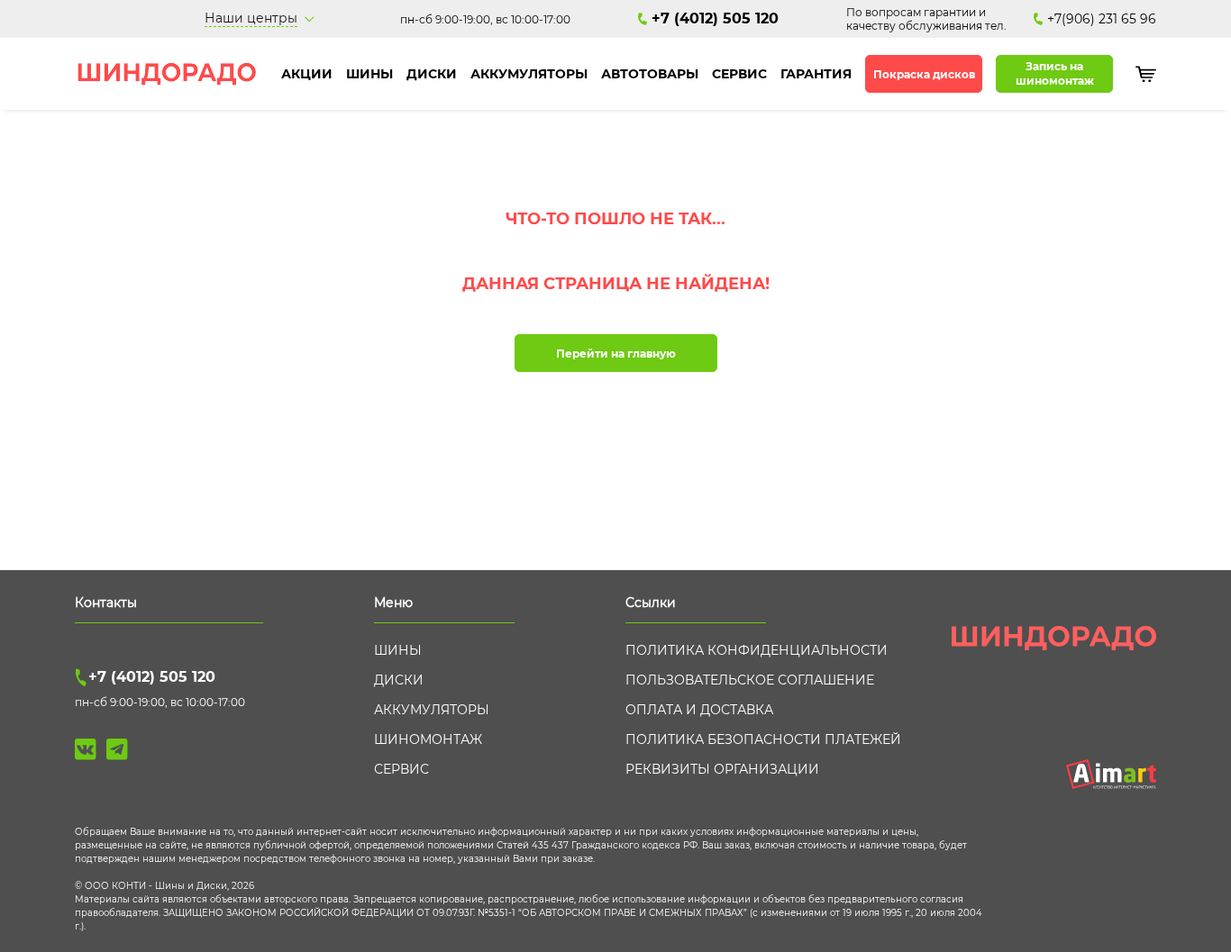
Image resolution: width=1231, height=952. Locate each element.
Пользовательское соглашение (749, 680)
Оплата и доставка (699, 709)
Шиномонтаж (428, 739)
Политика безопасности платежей (763, 739)
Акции (307, 74)
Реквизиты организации (722, 769)
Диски (431, 74)
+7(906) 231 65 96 (1101, 19)
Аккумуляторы (529, 74)
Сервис (739, 74)
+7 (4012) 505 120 (715, 18)
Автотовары (649, 74)
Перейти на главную (616, 353)
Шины (369, 74)
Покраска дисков (924, 74)
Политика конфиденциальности (756, 650)
